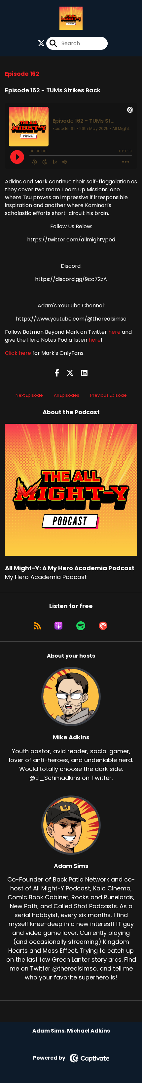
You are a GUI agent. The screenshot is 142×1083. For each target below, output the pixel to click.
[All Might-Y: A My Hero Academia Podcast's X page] (41, 43)
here (114, 332)
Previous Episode (108, 395)
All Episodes (66, 395)
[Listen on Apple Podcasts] (58, 626)
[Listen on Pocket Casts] (103, 626)
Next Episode (29, 395)
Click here (18, 353)
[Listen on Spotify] (80, 626)
